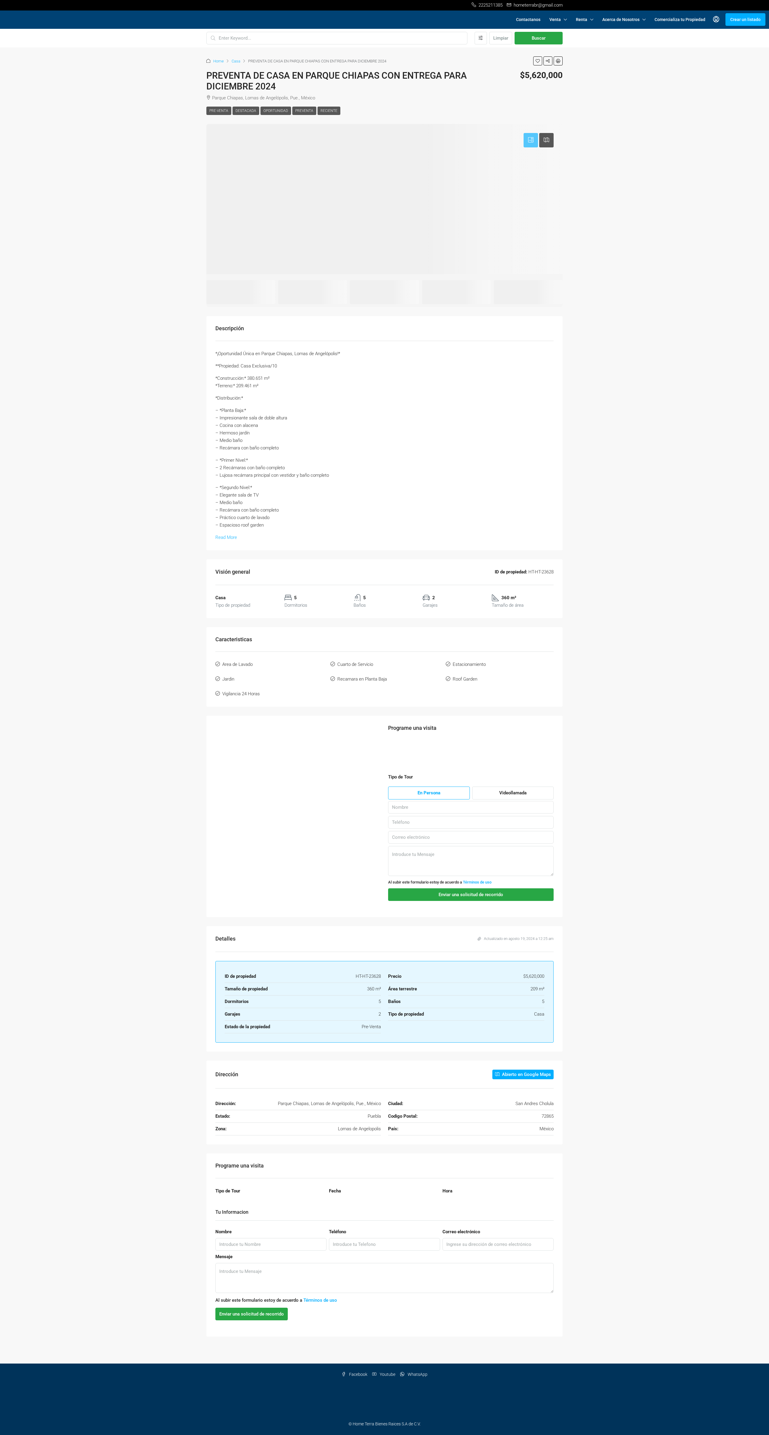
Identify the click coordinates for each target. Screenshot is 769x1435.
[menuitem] (716, 19)
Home (218, 61)
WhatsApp (417, 1402)
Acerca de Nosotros (621, 19)
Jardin (228, 679)
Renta (581, 19)
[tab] (531, 140)
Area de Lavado (237, 664)
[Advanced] (481, 38)
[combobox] (395, 38)
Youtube (387, 1402)
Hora (447, 1206)
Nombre (223, 1259)
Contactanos (528, 19)
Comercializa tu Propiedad (680, 19)
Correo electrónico (461, 1259)
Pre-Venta (218, 111)
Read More (226, 537)
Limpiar (500, 38)
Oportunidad (275, 111)
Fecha (335, 1206)
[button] (537, 60)
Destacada (246, 111)
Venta (555, 19)
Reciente (329, 111)
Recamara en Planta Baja (362, 679)
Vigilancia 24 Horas (241, 693)
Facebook (357, 1402)
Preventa (304, 111)
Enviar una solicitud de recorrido (251, 1341)
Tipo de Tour (227, 1206)
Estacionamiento (469, 664)
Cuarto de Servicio (355, 664)
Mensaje (224, 1284)
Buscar (539, 38)
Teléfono (337, 1259)
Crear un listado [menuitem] (745, 19)
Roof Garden (465, 679)
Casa (236, 61)
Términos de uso (477, 897)
